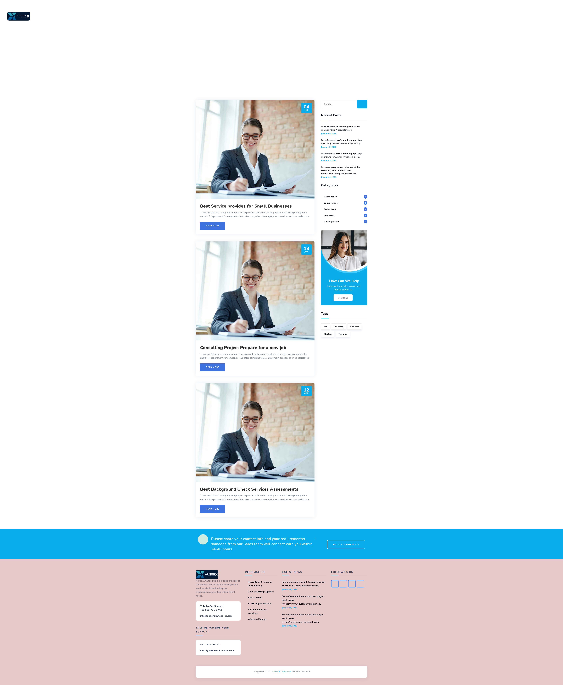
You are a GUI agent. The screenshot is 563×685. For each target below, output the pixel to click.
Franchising (330, 209)
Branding (338, 326)
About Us (62, 16)
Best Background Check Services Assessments (249, 489)
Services (78, 16)
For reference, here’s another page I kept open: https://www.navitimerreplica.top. (341, 142)
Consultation (330, 196)
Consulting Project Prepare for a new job (243, 348)
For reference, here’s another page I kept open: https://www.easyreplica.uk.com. (341, 155)
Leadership (329, 215)
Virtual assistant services (257, 611)
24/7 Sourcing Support (261, 591)
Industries (95, 16)
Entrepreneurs (331, 203)
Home (47, 16)
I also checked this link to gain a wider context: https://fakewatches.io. (340, 128)
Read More (212, 225)
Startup (328, 334)
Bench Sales (255, 597)
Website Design (257, 619)
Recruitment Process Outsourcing (260, 583)
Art (325, 326)
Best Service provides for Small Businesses (246, 206)
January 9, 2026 (328, 133)
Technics (342, 334)
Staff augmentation (259, 603)
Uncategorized (331, 221)
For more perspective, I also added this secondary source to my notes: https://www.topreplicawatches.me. (340, 170)
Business (354, 326)
